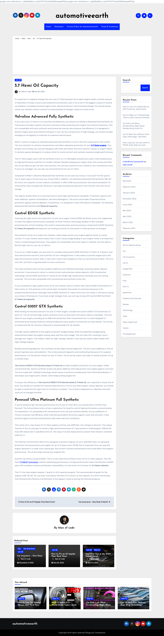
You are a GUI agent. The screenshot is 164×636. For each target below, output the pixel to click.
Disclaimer (59, 27)
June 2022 (127, 205)
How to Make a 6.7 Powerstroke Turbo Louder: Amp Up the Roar (65, 605)
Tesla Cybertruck (130, 322)
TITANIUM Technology (28, 462)
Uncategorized (129, 334)
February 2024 (129, 187)
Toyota (126, 328)
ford (125, 281)
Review (126, 304)
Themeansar (100, 633)
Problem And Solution (132, 298)
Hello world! (127, 165)
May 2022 (127, 211)
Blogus (89, 633)
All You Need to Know (132, 245)
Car (19, 549)
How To (97, 550)
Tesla (125, 316)
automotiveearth (82, 16)
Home (48, 27)
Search (127, 80)
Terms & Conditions (109, 27)
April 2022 (127, 216)
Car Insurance (29, 549)
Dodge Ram (128, 269)
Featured (127, 275)
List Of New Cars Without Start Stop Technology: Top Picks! (133, 605)
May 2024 (127, 181)
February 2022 (129, 228)
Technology (128, 310)
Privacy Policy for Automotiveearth (82, 27)
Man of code (26, 92)
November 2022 (129, 199)
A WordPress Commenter (133, 162)
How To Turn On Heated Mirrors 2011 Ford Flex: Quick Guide (29, 605)
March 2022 (128, 222)
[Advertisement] (82, 56)
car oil (18, 80)
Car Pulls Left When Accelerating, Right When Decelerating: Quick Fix (134, 125)
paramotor (127, 292)
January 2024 (129, 193)
